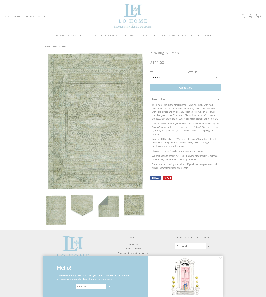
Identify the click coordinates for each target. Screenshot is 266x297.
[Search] (241, 16)
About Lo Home (133, 248)
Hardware (129, 35)
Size (152, 72)
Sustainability (13, 16)
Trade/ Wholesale (36, 16)
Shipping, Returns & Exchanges (133, 253)
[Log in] (248, 16)
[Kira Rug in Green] (56, 210)
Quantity (192, 72)
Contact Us (133, 244)
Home (47, 46)
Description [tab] (158, 99)
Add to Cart (185, 87)
